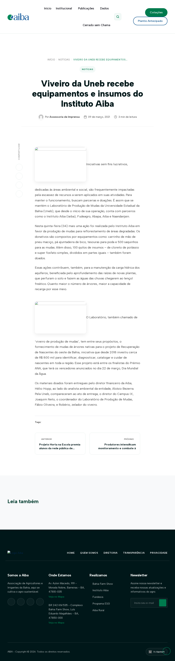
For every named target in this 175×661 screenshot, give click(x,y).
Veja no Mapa (56, 596)
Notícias (64, 59)
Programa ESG (101, 603)
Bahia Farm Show (102, 583)
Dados (104, 8)
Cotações (156, 12)
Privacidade (158, 552)
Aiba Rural (98, 610)
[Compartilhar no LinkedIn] (19, 176)
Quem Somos (89, 552)
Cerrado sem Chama (96, 25)
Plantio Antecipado (150, 21)
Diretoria (111, 552)
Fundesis (97, 597)
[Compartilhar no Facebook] (19, 185)
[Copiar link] (19, 193)
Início (47, 8)
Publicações (86, 8)
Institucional (64, 8)
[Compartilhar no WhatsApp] (19, 167)
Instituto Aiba (100, 590)
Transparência (134, 552)
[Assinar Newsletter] (162, 602)
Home (71, 552)
